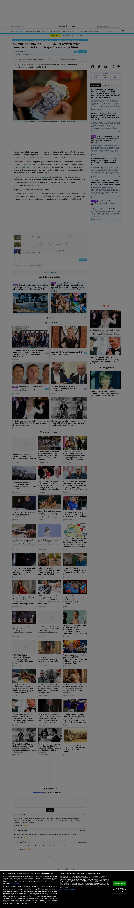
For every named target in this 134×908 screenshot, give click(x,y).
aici (17, 896)
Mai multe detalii (14, 883)
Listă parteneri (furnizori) (67, 889)
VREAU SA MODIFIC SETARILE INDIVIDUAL (119, 889)
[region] (67, 889)
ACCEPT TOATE (119, 883)
